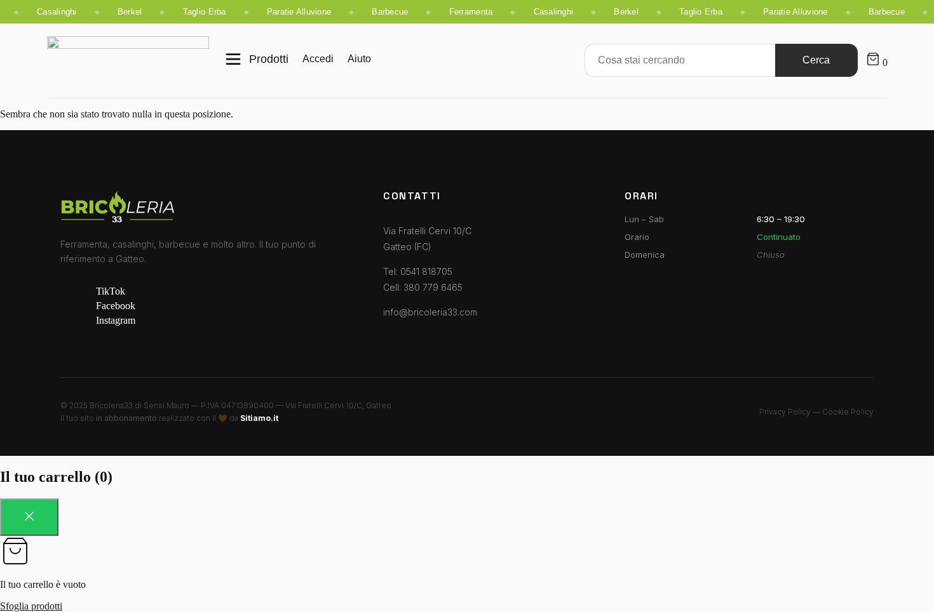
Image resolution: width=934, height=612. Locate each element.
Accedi (318, 58)
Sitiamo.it (259, 418)
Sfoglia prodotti (31, 606)
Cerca (816, 60)
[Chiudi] (29, 517)
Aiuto (359, 58)
